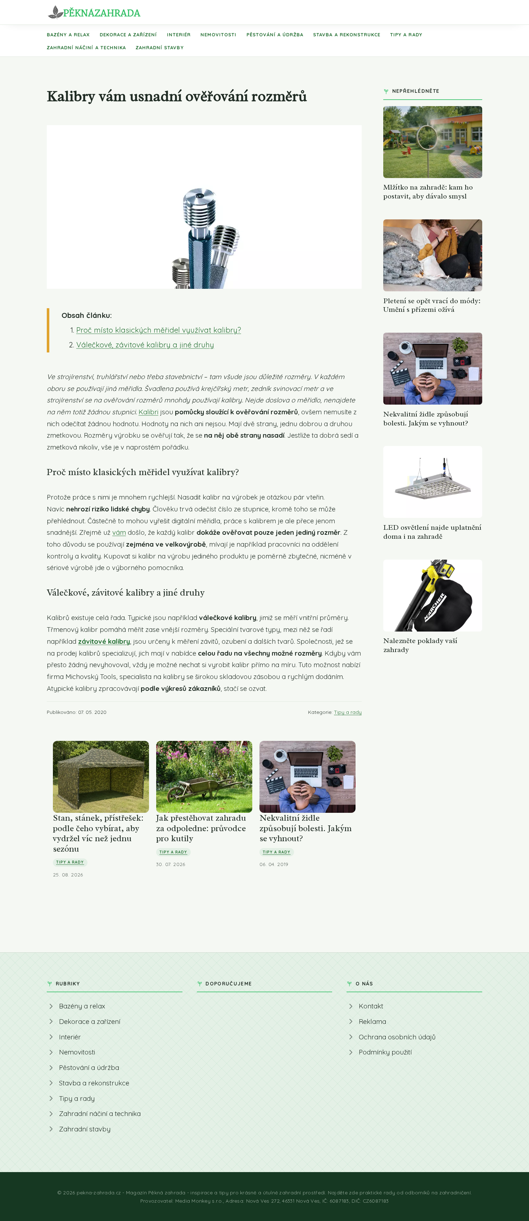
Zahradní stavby (160, 47)
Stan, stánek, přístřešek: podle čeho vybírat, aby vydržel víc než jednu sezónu (98, 833)
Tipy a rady (406, 34)
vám (119, 532)
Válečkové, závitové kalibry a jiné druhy (145, 344)
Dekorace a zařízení (128, 34)
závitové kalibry (104, 641)
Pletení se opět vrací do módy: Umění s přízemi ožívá (431, 305)
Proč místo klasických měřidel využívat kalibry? (158, 329)
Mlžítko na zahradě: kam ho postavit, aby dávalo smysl (428, 192)
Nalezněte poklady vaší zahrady (420, 645)
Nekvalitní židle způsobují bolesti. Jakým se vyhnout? (305, 828)
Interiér (179, 34)
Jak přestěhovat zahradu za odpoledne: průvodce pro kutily (201, 828)
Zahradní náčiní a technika (86, 47)
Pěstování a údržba (275, 34)
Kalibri (148, 411)
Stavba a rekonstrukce (346, 34)
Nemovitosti (218, 34)
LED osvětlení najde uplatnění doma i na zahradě (432, 532)
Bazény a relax (68, 34)
